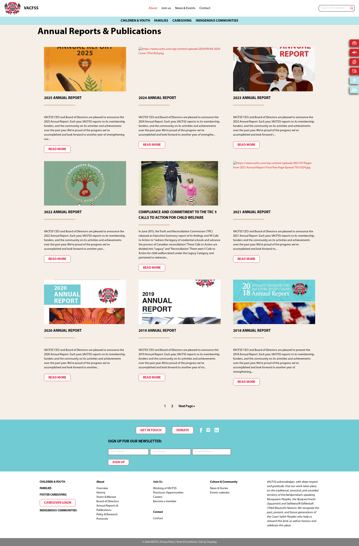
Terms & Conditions (186, 542)
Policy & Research (107, 514)
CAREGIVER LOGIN (57, 502)
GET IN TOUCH (150, 430)
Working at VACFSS (165, 488)
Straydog (212, 542)
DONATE (182, 430)
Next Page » (186, 407)
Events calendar (220, 492)
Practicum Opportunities (168, 492)
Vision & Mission (106, 497)
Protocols (102, 518)
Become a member (164, 501)
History (100, 492)
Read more (57, 149)
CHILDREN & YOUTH (52, 482)
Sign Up (118, 462)
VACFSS (31, 8)
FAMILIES (46, 488)
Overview (102, 488)
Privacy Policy (167, 542)
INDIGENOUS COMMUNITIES (58, 510)
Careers (157, 497)
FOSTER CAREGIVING (53, 494)
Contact (158, 518)
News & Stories (219, 488)
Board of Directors (107, 501)
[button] (135, 21)
